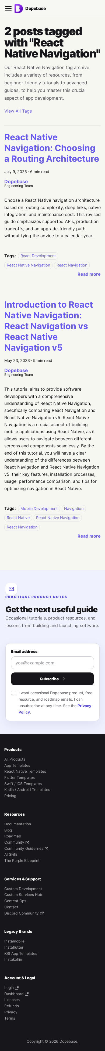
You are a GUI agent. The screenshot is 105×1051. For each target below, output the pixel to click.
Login (9, 987)
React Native (18, 517)
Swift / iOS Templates (23, 784)
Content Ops (15, 901)
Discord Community (21, 913)
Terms (9, 1018)
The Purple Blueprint (22, 860)
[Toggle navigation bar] (8, 9)
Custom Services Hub (23, 894)
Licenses (12, 1000)
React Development (38, 256)
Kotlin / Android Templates (27, 789)
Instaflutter (13, 947)
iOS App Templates (20, 953)
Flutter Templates (19, 777)
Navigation (73, 508)
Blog (8, 830)
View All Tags (18, 111)
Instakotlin (13, 959)
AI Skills (11, 854)
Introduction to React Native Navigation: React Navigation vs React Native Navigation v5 (48, 326)
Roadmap (12, 836)
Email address (24, 651)
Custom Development (23, 889)
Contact (11, 907)
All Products (14, 759)
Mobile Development (39, 508)
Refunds (11, 1006)
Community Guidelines (23, 848)
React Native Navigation (28, 265)
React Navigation (72, 265)
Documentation (17, 824)
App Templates (17, 765)
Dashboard (14, 994)
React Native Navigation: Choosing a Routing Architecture (51, 148)
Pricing (10, 796)
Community (14, 842)
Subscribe (49, 678)
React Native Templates (25, 771)
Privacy (11, 1012)
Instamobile (14, 941)
